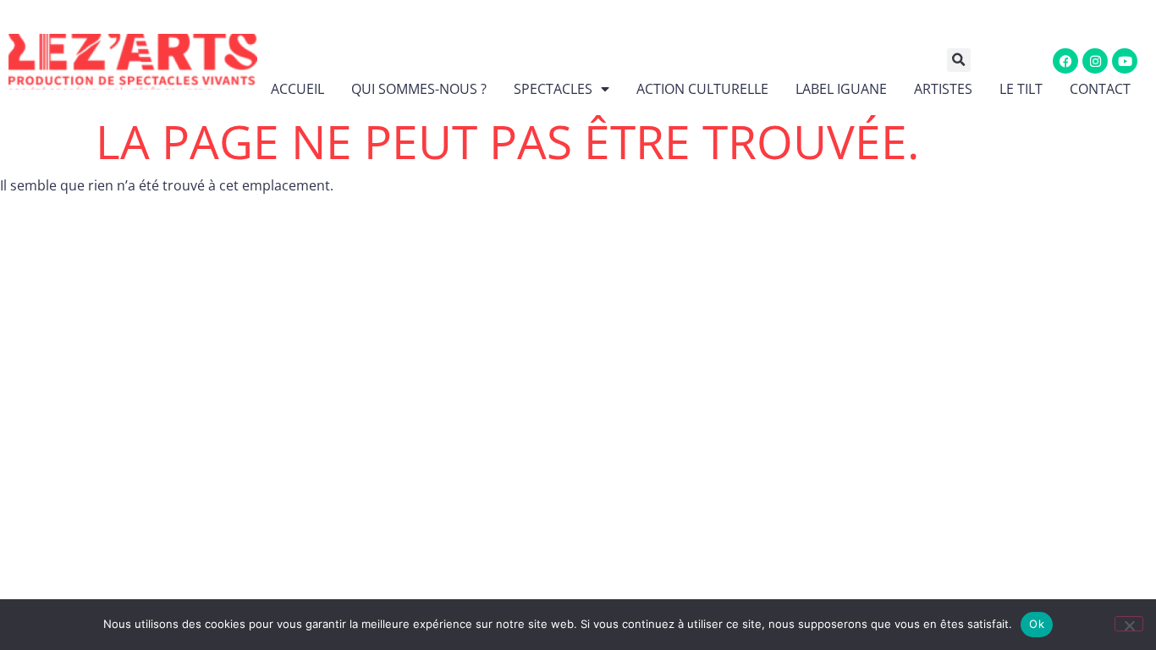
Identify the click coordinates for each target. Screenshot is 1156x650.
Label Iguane (841, 89)
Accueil (297, 89)
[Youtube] (1124, 61)
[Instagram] (1095, 61)
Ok (1036, 624)
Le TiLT (1021, 89)
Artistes (943, 89)
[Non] (1129, 623)
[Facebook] (1065, 61)
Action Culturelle (702, 89)
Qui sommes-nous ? (419, 89)
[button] (970, 60)
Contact (1100, 89)
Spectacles (553, 89)
